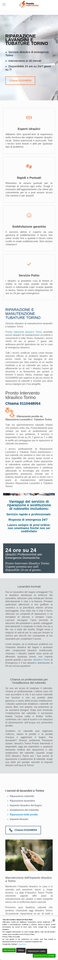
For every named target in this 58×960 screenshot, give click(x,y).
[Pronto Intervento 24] (29, 4)
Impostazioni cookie (36, 951)
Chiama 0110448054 (20, 80)
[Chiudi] (54, 920)
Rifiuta (21, 950)
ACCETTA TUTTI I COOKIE (44, 956)
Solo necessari (9, 950)
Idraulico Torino (41, 659)
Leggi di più (22, 944)
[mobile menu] (4, 4)
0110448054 (12, 378)
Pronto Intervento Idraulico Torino (23, 332)
